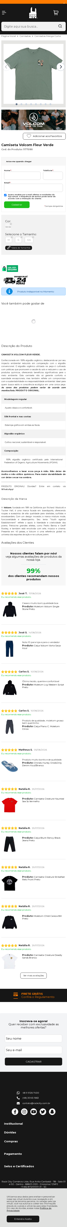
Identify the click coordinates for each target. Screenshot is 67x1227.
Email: (7, 183)
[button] (16, 104)
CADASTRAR (34, 1061)
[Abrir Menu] (4, 12)
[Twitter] (43, 1114)
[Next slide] (61, 67)
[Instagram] (24, 1114)
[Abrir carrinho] (59, 12)
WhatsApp (7, 489)
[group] (33, 995)
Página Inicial (8, 36)
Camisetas (25, 36)
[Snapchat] (52, 1114)
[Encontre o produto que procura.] (60, 26)
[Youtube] (33, 1114)
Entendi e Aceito (23, 1219)
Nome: (8, 170)
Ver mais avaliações (33, 975)
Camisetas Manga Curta (47, 36)
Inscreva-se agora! (33, 1021)
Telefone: (48, 170)
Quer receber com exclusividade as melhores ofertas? (34, 1025)
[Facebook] (15, 1114)
